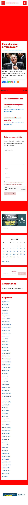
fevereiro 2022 (6, 456)
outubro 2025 (6, 330)
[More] (18, 82)
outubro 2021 (5, 467)
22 (14, 254)
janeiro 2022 (5, 459)
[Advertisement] (14, 21)
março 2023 (5, 419)
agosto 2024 (5, 370)
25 (24, 254)
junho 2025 (5, 341)
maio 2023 (5, 413)
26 (3, 257)
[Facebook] (3, 82)
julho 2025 (5, 339)
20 (7, 254)
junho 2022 (5, 445)
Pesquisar (14, 271)
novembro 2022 (6, 430)
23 (17, 254)
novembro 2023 (6, 396)
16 (17, 251)
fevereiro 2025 (6, 353)
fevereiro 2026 (6, 318)
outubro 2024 (6, 364)
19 (3, 254)
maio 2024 (5, 379)
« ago (3, 261)
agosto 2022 (5, 439)
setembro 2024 (6, 367)
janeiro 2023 (5, 424)
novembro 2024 (6, 361)
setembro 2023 (6, 402)
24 (21, 254)
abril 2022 (5, 450)
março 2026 (5, 316)
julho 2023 (5, 407)
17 (20, 251)
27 (7, 257)
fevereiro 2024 (6, 387)
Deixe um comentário (9, 109)
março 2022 (5, 453)
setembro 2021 (6, 470)
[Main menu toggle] (25, 3)
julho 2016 (5, 476)
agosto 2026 (5, 301)
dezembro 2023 (6, 393)
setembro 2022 (6, 436)
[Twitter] (6, 82)
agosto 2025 (5, 336)
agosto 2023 (5, 404)
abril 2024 (5, 382)
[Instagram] (12, 82)
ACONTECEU (18, 109)
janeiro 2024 (5, 390)
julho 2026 (5, 304)
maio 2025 (5, 344)
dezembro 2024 (6, 359)
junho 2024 (5, 376)
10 (21, 248)
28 (10, 257)
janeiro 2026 (5, 321)
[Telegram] (15, 82)
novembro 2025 (6, 327)
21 (10, 254)
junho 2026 (5, 307)
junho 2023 (5, 410)
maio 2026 (5, 310)
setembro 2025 (6, 333)
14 (10, 251)
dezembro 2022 (6, 427)
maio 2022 (5, 447)
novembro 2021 (6, 465)
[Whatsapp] (9, 82)
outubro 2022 (6, 433)
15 (14, 251)
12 (3, 251)
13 (7, 251)
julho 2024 (5, 373)
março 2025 (5, 350)
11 (24, 248)
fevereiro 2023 (6, 422)
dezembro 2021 (6, 462)
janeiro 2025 (5, 356)
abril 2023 (5, 416)
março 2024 (5, 384)
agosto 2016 (5, 473)
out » (7, 261)
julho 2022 (5, 442)
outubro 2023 (6, 399)
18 (24, 251)
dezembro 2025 (6, 324)
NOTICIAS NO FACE (12, 3)
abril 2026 (5, 313)
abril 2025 (5, 347)
